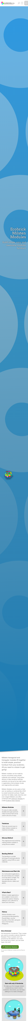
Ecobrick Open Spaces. (13, 800)
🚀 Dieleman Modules (9, 947)
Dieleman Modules (17, 799)
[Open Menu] (22, 3)
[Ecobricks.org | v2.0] (7, 3)
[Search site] (19, 3)
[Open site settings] (26, 3)
